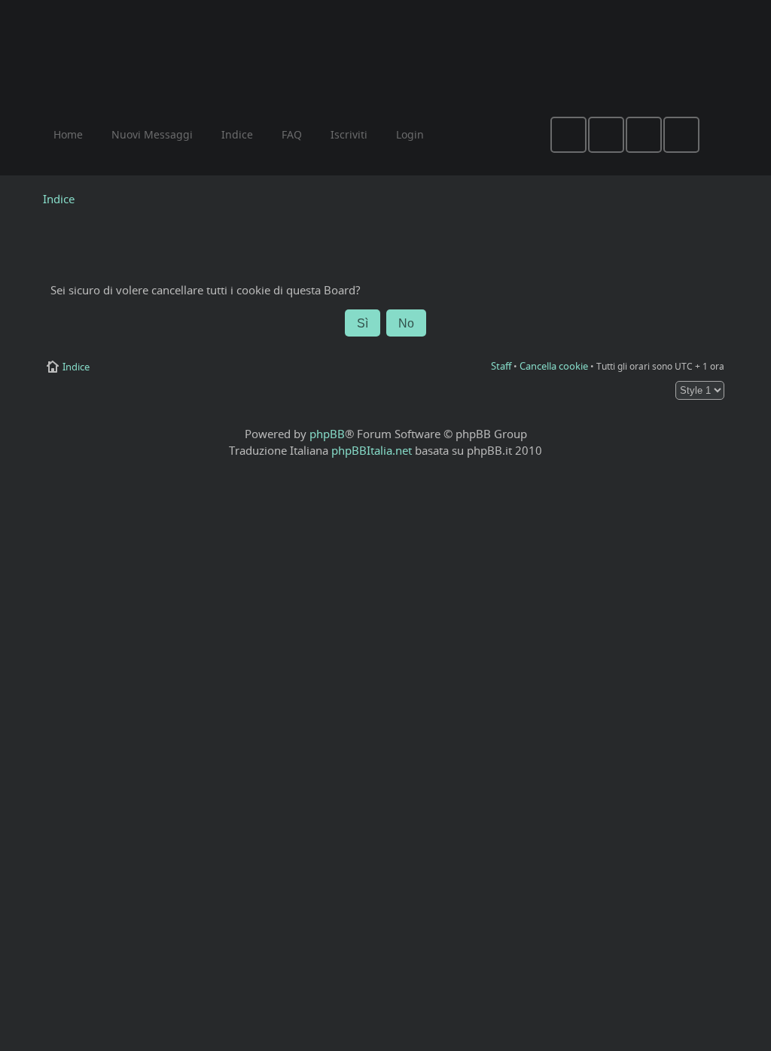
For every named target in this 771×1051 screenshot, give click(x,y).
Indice (59, 198)
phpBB (327, 433)
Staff (501, 366)
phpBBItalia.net (371, 450)
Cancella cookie (554, 366)
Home (68, 134)
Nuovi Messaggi (152, 134)
